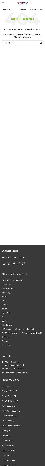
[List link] (4, 263)
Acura (4, 309)
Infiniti (4, 297)
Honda (5, 305)
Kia (3, 317)
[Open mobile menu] (3, 3)
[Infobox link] (6, 9)
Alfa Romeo (7, 325)
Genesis (5, 321)
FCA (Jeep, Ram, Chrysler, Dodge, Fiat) (18, 329)
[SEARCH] (40, 42)
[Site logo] (22, 3)
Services (5, 337)
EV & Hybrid (7, 284)
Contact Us (6, 345)
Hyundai (5, 313)
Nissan (4, 301)
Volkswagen (7, 293)
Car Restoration (8, 288)
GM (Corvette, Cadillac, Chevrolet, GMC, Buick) (22, 333)
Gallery (5, 341)
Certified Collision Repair (12, 280)
